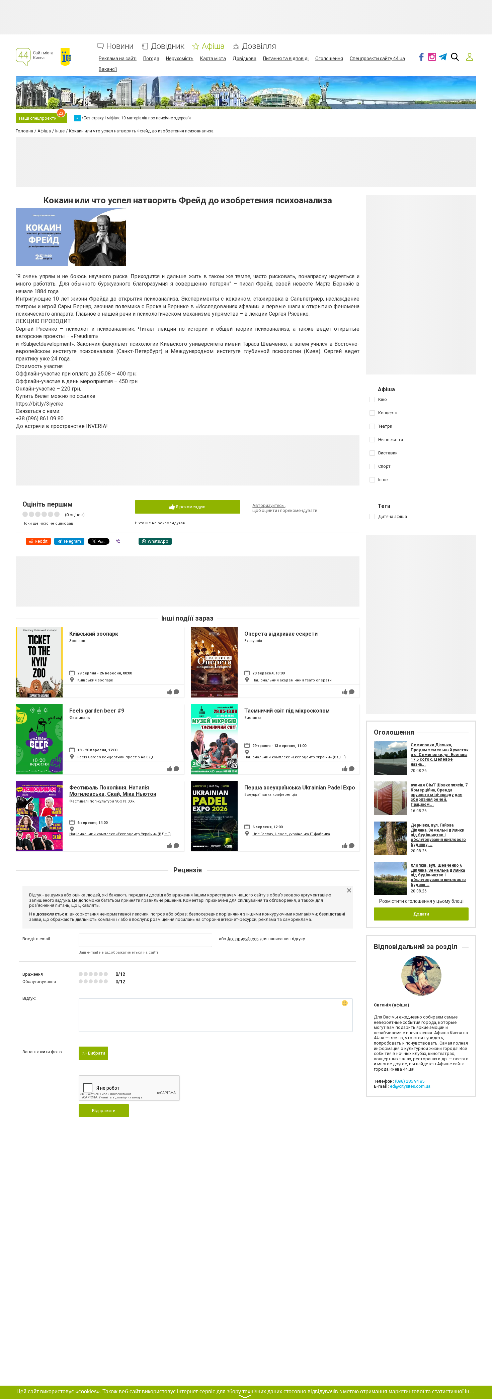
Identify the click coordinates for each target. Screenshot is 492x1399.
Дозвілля (259, 46)
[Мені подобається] (169, 691)
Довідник (167, 46)
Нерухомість (179, 58)
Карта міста (213, 58)
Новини (120, 46)
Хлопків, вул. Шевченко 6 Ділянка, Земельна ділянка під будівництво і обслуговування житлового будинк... (438, 875)
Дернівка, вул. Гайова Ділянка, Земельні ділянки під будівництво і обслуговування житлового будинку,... (438, 835)
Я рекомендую (190, 506)
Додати (421, 914)
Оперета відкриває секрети (281, 634)
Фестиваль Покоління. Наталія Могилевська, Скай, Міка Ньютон (112, 790)
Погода (151, 58)
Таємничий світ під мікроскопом (287, 711)
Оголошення (329, 58)
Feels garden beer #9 (96, 711)
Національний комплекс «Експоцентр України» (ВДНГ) (295, 757)
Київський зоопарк (93, 634)
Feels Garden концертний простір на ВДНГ (117, 757)
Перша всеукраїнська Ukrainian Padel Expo (299, 787)
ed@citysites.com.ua (410, 1086)
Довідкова (244, 58)
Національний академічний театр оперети (292, 680)
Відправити (103, 1110)
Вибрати (96, 1053)
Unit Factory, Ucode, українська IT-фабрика (291, 834)
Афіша (213, 46)
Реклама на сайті (118, 58)
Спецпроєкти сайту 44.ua (377, 58)
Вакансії (108, 69)
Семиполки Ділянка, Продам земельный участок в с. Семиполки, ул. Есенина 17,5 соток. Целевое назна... (440, 755)
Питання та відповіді (286, 58)
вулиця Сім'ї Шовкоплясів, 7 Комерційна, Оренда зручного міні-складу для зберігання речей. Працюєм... (439, 795)
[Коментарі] (176, 691)
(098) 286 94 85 (409, 1081)
